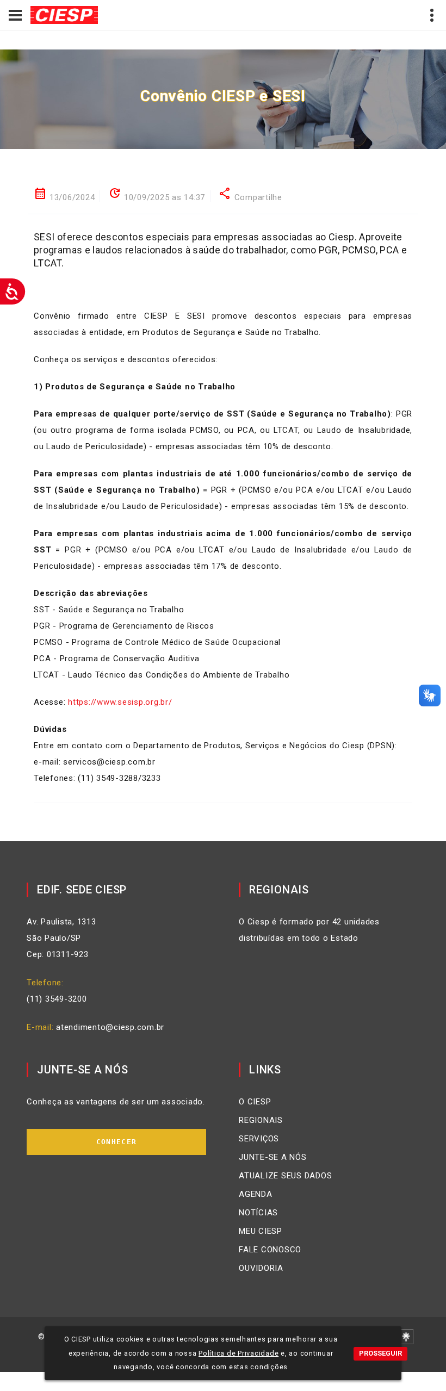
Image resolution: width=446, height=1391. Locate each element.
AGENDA (255, 1194)
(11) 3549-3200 (57, 999)
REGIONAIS (261, 1120)
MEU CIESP (260, 1231)
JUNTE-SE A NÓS (273, 1157)
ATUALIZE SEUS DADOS (285, 1176)
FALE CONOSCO (270, 1250)
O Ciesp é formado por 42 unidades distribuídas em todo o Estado (309, 930)
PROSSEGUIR (380, 1353)
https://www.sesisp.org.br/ (120, 702)
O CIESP (255, 1102)
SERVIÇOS (259, 1139)
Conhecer (116, 1142)
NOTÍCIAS (258, 1213)
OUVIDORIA (261, 1268)
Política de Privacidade (238, 1353)
